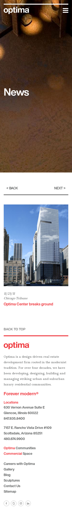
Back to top (14, 329)
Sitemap (10, 491)
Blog (7, 474)
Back (13, 188)
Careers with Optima (19, 463)
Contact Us (12, 485)
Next (58, 188)
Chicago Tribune (16, 298)
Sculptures (12, 480)
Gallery (9, 469)
